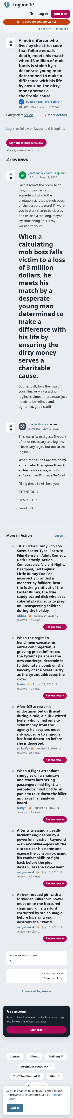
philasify (22, 748)
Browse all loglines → (37, 991)
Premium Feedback (34, 1066)
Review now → (55, 627)
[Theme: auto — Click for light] (31, 13)
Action (28, 115)
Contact (15, 1056)
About (34, 1056)
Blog (53, 1076)
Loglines (45, 29)
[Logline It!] (6, 4)
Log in (43, 14)
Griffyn (21, 808)
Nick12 (21, 615)
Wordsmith (52, 101)
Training (54, 1056)
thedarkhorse (37, 424)
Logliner (60, 173)
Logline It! (23, 5)
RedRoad (36, 101)
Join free (60, 14)
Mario (21, 684)
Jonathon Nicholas (40, 173)
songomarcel (25, 872)
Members (62, 29)
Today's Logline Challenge (38, 21)
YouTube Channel (25, 1076)
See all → (61, 536)
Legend (54, 424)
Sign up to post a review (26, 143)
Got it (15, 1108)
